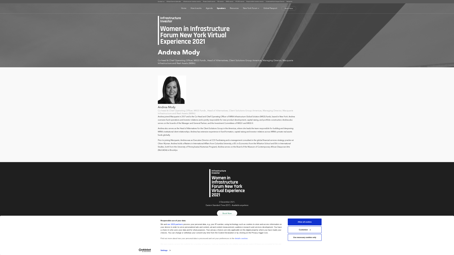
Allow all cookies (305, 222)
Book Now (289, 8)
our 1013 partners (175, 224)
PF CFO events (240, 1)
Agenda (209, 8)
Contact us (161, 1)
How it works (196, 8)
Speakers (221, 8)
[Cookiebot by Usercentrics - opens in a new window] (145, 250)
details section (241, 238)
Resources (234, 8)
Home (183, 8)
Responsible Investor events (255, 1)
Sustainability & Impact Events (275, 1)
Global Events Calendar (174, 1)
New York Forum (250, 8)
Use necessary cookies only (304, 237)
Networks (289, 1)
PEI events (220, 1)
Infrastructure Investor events (192, 1)
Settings (164, 250)
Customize (303, 230)
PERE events (229, 1)
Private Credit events (209, 1)
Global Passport (270, 8)
